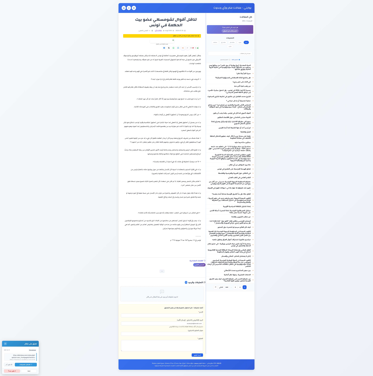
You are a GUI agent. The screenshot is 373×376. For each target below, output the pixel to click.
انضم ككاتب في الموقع (230, 31)
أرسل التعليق (197, 355)
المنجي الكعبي (199, 265)
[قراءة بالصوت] (183, 48)
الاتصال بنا (215, 366)
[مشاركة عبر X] (169, 48)
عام (246, 42)
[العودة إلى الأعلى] (162, 271)
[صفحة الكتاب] (129, 8)
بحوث (240, 42)
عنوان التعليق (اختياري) (195, 330)
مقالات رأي (223, 42)
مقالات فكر (232, 42)
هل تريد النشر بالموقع (190, 366)
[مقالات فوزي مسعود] (134, 8)
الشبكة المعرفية (159, 366)
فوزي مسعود (197, 363)
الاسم (200, 312)
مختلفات (215, 42)
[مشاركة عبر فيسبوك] (164, 48)
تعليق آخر (8, 364)
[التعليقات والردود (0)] (188, 48)
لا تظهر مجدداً (12, 371)
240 (226, 287)
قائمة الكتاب (179, 366)
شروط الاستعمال (201, 366)
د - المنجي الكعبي (144, 31)
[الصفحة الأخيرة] (215, 287)
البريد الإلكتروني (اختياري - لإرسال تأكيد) (186, 323)
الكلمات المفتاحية (170, 366)
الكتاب (230, 46)
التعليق (200, 338)
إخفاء (28, 371)
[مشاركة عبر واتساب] (174, 48)
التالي (221, 287)
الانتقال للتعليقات (24, 364)
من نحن (209, 366)
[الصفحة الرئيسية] (124, 8)
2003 (218, 363)
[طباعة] (178, 48)
